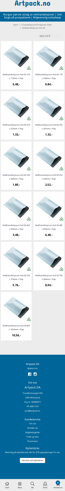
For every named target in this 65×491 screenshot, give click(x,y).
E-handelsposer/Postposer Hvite (37, 24)
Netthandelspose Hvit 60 (33, 27)
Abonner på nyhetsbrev (32, 460)
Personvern (32, 441)
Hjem (15, 24)
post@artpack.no (32, 410)
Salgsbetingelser (32, 432)
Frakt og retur (33, 436)
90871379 (34, 406)
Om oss (32, 423)
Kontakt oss (32, 428)
